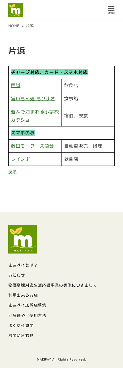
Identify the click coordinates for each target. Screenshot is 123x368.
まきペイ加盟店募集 (27, 305)
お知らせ (16, 275)
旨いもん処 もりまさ (33, 98)
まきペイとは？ (23, 265)
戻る (12, 172)
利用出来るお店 (23, 295)
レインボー (23, 159)
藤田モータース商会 (32, 146)
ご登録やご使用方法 (27, 315)
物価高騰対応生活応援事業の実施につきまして (52, 285)
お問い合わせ (21, 335)
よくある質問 (21, 325)
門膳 (16, 85)
